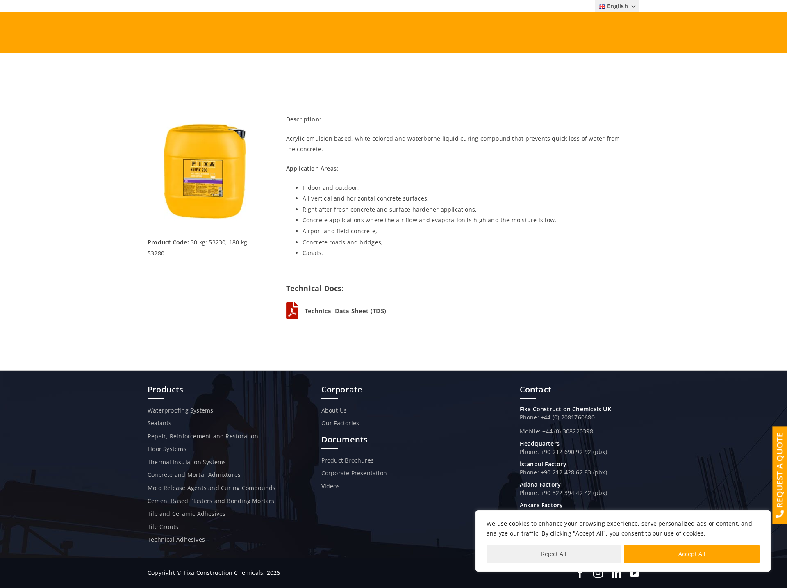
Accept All (691, 554)
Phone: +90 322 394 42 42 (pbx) (563, 493)
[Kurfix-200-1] (205, 117)
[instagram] (598, 573)
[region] (623, 541)
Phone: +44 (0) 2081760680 (557, 417)
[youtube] (634, 573)
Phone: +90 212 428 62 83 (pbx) (563, 472)
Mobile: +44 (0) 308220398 (556, 431)
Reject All (553, 554)
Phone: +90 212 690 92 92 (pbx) (563, 452)
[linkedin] (616, 573)
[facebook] (580, 573)
